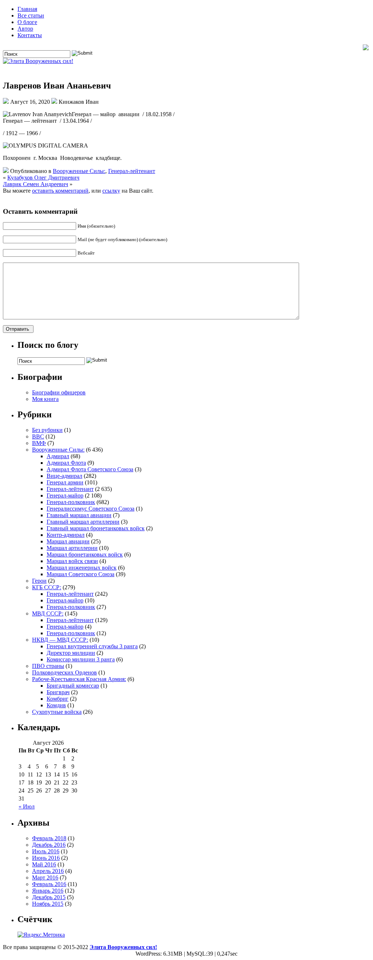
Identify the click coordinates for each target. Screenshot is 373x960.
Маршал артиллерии (72, 548)
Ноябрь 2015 (47, 904)
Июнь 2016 (46, 858)
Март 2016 (45, 877)
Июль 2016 (45, 851)
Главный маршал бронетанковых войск (96, 528)
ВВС (38, 436)
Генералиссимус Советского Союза (90, 508)
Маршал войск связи (72, 561)
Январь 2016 (47, 891)
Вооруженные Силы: (79, 171)
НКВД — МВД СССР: (60, 640)
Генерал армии (65, 482)
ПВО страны (48, 666)
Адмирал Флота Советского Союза (90, 469)
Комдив (56, 705)
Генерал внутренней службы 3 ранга (92, 646)
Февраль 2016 (49, 884)
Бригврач (58, 692)
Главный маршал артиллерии (83, 522)
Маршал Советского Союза (80, 574)
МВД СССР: (47, 613)
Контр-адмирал (66, 535)
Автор (25, 28)
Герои (39, 581)
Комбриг (57, 699)
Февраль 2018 (49, 838)
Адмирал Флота (66, 463)
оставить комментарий (60, 191)
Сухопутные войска (57, 712)
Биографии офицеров (59, 392)
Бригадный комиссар (73, 685)
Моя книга (45, 399)
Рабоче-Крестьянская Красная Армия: (79, 679)
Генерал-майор (65, 495)
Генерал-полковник (71, 502)
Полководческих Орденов (64, 672)
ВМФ (39, 443)
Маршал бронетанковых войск (85, 554)
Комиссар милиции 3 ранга (81, 659)
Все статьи (30, 15)
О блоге (27, 22)
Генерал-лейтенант (131, 171)
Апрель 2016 (48, 871)
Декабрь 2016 (49, 845)
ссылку (111, 191)
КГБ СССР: (46, 587)
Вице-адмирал (64, 476)
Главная (27, 9)
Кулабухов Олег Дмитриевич (43, 177)
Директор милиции (71, 653)
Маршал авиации (68, 541)
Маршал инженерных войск (82, 567)
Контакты (29, 35)
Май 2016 (44, 864)
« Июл (27, 806)
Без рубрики (47, 430)
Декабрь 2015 (49, 897)
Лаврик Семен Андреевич (35, 184)
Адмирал (58, 456)
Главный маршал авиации (79, 515)
